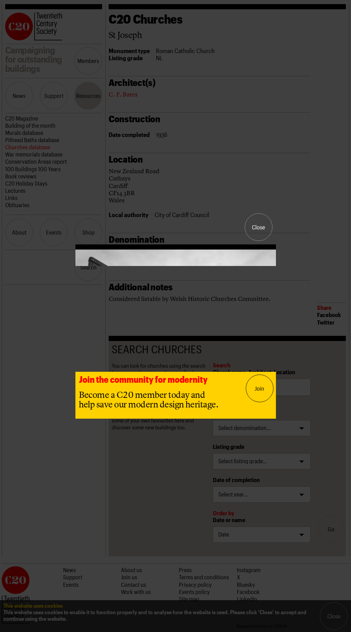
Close (258, 227)
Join (259, 388)
